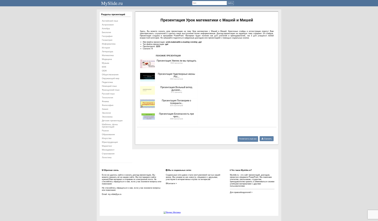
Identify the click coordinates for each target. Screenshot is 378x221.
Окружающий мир (110, 78)
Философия (107, 105)
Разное (105, 130)
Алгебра (106, 28)
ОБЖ (104, 70)
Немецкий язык (109, 86)
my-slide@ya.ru (114, 194)
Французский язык (110, 90)
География (107, 36)
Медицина (107, 59)
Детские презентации (112, 120)
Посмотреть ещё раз (248, 139)
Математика (108, 55)
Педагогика (107, 82)
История (106, 47)
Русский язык (108, 94)
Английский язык (110, 21)
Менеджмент (108, 150)
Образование (108, 134)
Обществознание (110, 74)
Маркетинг (107, 146)
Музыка (105, 63)
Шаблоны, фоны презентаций (110, 125)
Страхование (108, 153)
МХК (104, 67)
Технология (107, 97)
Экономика (107, 117)
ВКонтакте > (171, 183)
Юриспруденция (110, 142)
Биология (106, 32)
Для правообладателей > (241, 192)
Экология (106, 113)
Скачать (267, 138)
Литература (107, 51)
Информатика (108, 44)
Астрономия (108, 24)
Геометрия (107, 40)
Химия (105, 109)
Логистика (106, 157)
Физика (105, 101)
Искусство (106, 138)
